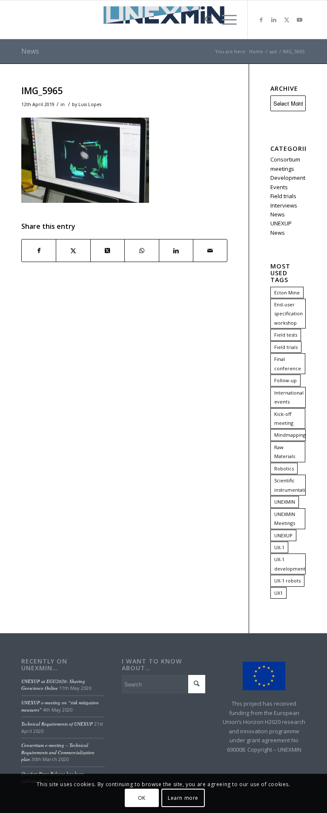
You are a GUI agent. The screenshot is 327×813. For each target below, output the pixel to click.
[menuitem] (205, 19)
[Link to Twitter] (286, 19)
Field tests (285, 335)
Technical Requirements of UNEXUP (57, 724)
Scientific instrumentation (290, 485)
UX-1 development (289, 563)
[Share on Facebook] (39, 250)
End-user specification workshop (288, 313)
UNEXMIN (284, 502)
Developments (289, 178)
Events (279, 187)
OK (142, 797)
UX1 (278, 593)
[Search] (205, 19)
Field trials (283, 196)
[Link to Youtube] (299, 19)
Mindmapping (290, 435)
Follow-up (285, 380)
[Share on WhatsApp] (141, 250)
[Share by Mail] (210, 250)
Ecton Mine (287, 292)
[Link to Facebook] (261, 19)
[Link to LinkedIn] (273, 19)
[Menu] (225, 19)
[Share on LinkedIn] (176, 250)
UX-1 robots (287, 580)
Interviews (283, 205)
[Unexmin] (163, 19)
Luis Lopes (89, 104)
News (30, 51)
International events (289, 397)
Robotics (284, 468)
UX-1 (279, 547)
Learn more (183, 797)
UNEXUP (283, 535)
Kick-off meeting (283, 418)
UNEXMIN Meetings (284, 518)
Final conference (287, 363)
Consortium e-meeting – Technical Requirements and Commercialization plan (58, 752)
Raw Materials (284, 451)
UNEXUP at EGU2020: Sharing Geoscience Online (53, 685)
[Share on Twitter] (73, 250)
